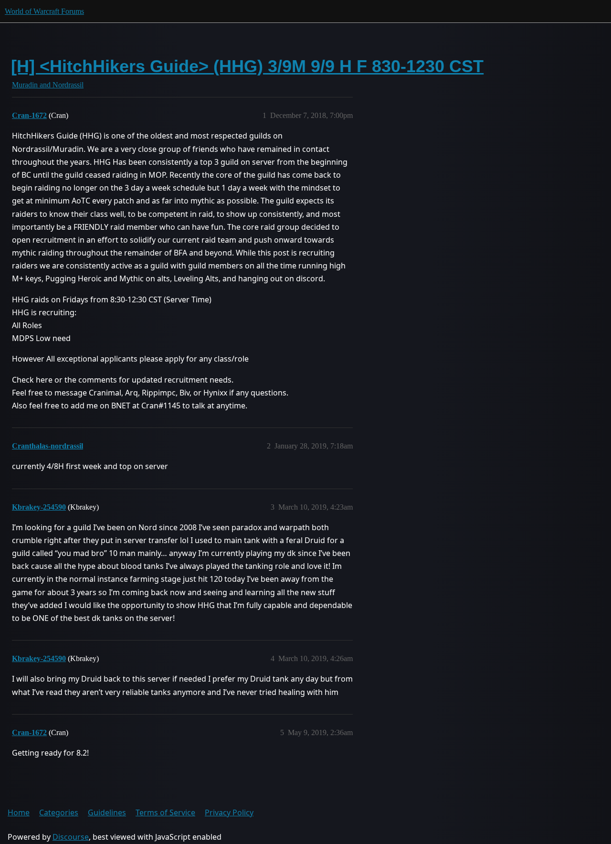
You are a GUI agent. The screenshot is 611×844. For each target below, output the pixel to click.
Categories (58, 812)
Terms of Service (165, 812)
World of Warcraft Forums (44, 11)
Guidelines (107, 812)
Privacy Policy (229, 812)
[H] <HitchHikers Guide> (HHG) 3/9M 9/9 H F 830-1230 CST (247, 66)
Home (19, 812)
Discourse (71, 837)
